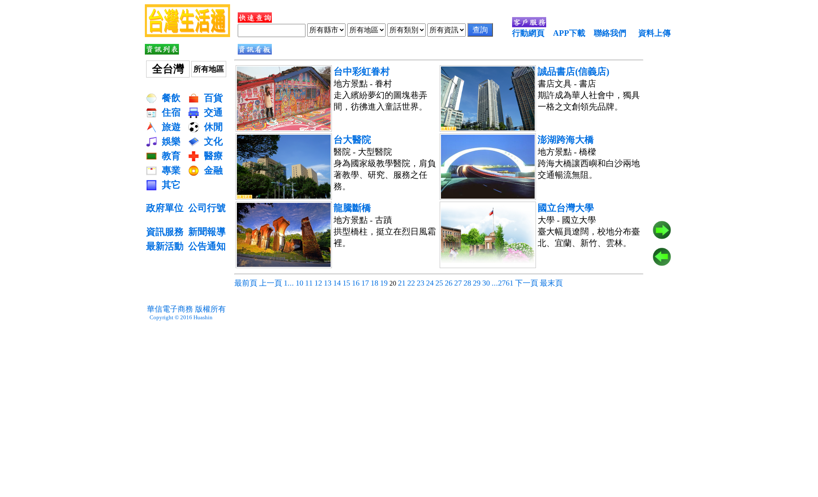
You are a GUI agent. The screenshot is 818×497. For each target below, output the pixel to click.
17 (365, 283)
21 (402, 283)
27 (458, 283)
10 (299, 283)
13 (327, 283)
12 (318, 283)
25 (439, 283)
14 (337, 283)
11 (309, 283)
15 (346, 283)
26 (448, 283)
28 (467, 283)
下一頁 (526, 283)
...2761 (502, 283)
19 (384, 283)
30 (486, 283)
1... (289, 283)
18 (374, 283)
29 (477, 283)
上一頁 (270, 283)
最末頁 (551, 283)
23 (420, 283)
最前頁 (245, 283)
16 (356, 283)
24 (430, 283)
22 (411, 283)
